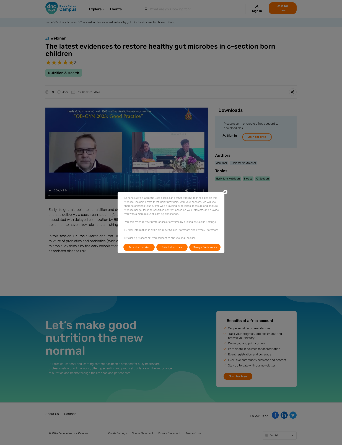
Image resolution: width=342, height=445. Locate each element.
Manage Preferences (205, 247)
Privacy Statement (207, 229)
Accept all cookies (139, 247)
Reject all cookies (172, 247)
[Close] (225, 192)
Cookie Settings (206, 221)
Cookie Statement (179, 229)
